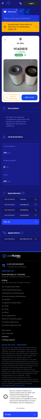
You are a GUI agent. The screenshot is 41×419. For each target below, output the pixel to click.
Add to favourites (11, 97)
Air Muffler (6, 299)
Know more (20, 385)
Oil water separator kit (11, 325)
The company (7, 333)
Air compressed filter (11, 287)
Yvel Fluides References (12, 290)
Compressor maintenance (13, 293)
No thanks (21, 408)
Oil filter (5, 312)
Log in (31, 3)
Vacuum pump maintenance (14, 296)
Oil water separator (10, 322)
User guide (6, 330)
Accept (8, 414)
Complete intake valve (11, 303)
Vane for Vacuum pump (12, 319)
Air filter (5, 306)
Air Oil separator (9, 315)
